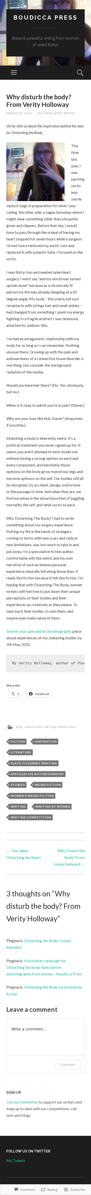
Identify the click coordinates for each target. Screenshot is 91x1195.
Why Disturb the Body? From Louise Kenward (69, 857)
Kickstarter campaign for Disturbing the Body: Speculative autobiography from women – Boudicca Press (44, 967)
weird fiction (48, 785)
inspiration (46, 741)
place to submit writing (34, 763)
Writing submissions (60, 727)
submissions (33, 727)
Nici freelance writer (56, 113)
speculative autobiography (37, 774)
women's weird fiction (32, 796)
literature (21, 752)
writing (18, 806)
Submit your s (26, 631)
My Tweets (15, 1160)
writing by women (53, 806)
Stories (18, 785)
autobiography (59, 631)
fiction (18, 741)
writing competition (31, 817)
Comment (67, 1064)
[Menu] (14, 73)
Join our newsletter (22, 1102)
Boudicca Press (45, 17)
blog (19, 727)
